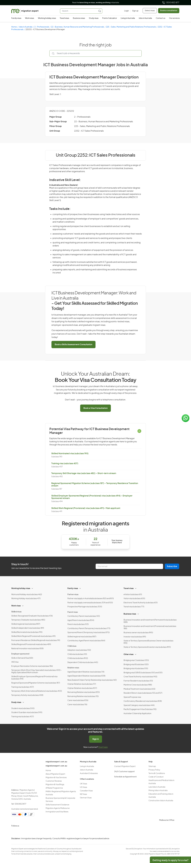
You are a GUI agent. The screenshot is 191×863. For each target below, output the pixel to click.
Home (14, 27)
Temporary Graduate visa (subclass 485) (28, 620)
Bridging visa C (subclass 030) (136, 660)
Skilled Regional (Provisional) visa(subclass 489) (31, 644)
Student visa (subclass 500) (22, 708)
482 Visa (14, 662)
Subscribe (172, 566)
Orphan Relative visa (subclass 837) (82, 688)
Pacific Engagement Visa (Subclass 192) (140, 709)
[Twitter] (26, 832)
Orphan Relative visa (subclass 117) (81, 684)
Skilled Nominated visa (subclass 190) (69, 453)
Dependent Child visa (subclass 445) (82, 662)
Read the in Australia (95, 2)
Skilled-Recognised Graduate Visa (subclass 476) (32, 616)
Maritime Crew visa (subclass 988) (138, 685)
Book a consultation (168, 11)
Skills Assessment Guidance (57, 805)
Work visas (29, 18)
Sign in (95, 739)
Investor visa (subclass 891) (135, 637)
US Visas (83, 787)
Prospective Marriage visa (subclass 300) (84, 607)
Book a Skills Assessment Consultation (73, 344)
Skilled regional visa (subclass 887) (25, 624)
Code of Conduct (156, 777)
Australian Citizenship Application (137, 713)
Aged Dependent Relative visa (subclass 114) (85, 672)
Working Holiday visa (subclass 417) (26, 598)
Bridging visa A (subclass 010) (136, 668)
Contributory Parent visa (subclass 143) (83, 616)
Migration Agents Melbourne (58, 808)
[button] (184, 845)
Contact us (160, 18)
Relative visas (73, 668)
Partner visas (72, 594)
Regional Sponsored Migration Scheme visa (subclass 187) (35, 683)
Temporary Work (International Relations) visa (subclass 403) (36, 691)
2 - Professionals (41, 27)
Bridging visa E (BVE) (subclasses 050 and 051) (143, 673)
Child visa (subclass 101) (77, 654)
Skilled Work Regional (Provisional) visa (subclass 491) (33, 636)
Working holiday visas (47, 18)
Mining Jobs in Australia (158, 790)
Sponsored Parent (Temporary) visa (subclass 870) (88, 632)
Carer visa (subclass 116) (77, 705)
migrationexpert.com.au (56, 762)
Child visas (71, 646)
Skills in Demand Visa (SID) (22, 658)
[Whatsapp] (38, 832)
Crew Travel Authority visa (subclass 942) (140, 677)
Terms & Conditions (157, 773)
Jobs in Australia (145, 18)
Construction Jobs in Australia (161, 801)
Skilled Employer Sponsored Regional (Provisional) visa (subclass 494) (34, 678)
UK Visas (83, 784)
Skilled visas (16, 612)
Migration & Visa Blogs (55, 784)
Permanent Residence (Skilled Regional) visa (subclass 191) (35, 640)
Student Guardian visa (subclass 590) (26, 712)
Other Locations (87, 779)
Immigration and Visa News (57, 812)
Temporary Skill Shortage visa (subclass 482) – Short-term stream (83, 473)
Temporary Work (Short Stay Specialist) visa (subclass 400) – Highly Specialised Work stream (36, 671)
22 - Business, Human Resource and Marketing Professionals (77, 27)
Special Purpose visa (132, 697)
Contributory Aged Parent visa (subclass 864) (86, 641)
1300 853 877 (172, 3)
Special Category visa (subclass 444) (139, 705)
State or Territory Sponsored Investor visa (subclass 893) (147, 647)
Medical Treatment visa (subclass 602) (139, 689)
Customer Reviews (54, 781)
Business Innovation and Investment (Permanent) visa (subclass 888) (150, 621)
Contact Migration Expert (125, 766)
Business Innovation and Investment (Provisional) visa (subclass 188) (150, 627)
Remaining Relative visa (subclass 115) (83, 696)
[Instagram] (14, 832)
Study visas (93, 18)
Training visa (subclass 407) (64, 463)
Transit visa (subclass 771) (134, 607)
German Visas (86, 798)
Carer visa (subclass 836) (77, 700)
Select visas (150, 11)
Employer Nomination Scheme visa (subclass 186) (32, 666)
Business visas (79, 18)
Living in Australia (128, 18)
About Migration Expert (55, 774)
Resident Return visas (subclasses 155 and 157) (143, 693)
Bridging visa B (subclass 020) (136, 664)
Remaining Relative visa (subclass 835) (83, 692)
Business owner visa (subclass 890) (138, 633)
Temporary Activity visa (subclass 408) (27, 695)
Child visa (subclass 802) (77, 658)
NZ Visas (83, 794)
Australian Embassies (89, 773)
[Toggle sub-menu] (32, 588)
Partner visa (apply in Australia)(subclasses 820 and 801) (90, 598)
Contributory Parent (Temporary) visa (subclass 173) (88, 628)
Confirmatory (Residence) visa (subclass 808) (143, 701)
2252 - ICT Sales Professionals (89, 131)
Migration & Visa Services (56, 777)
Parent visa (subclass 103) (78, 624)
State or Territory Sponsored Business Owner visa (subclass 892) (148, 642)
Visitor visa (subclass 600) (134, 598)
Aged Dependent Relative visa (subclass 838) (86, 676)
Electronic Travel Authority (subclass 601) (140, 603)
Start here (103, 747)
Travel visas (64, 18)
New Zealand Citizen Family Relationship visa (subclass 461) (92, 680)
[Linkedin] (32, 832)
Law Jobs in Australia (157, 787)
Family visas (16, 18)
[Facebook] (20, 832)
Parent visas (72, 612)
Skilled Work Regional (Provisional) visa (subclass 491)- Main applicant (85, 508)
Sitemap (152, 766)
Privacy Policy (154, 770)
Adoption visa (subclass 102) (79, 650)
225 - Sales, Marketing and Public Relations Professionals (131, 27)
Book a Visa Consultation (95, 408)
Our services (174, 18)
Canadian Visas (86, 791)
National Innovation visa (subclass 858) (27, 649)
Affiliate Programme (54, 788)
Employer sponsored (20, 654)
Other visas (128, 654)
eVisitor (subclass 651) (133, 594)
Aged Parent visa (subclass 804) (80, 620)
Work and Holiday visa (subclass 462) (26, 594)
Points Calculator (109, 18)
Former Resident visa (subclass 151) (138, 681)
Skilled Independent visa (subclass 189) (27, 628)
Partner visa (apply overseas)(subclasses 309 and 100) (90, 603)
